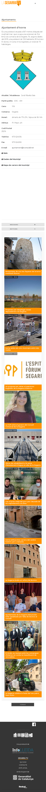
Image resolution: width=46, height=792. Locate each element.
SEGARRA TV (23, 758)
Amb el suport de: (23, 772)
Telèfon (5, 137)
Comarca (6, 112)
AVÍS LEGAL (23, 768)
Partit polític (7, 101)
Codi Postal (7, 128)
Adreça (5, 123)
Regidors (14, 224)
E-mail (4, 148)
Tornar (23, 704)
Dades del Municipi (12, 159)
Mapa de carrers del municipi (16, 165)
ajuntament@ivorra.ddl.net (23, 148)
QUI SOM (23, 762)
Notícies (14, 229)
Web (5, 153)
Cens (4, 106)
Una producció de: (23, 744)
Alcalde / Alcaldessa (11, 95)
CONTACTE (23, 765)
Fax (3, 142)
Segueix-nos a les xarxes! (19, 724)
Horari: (4, 117)
